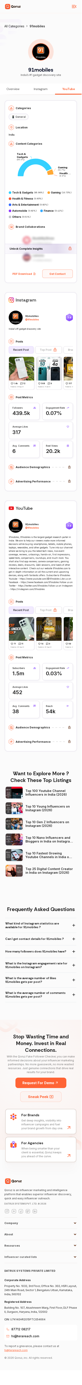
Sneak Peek (38, 1097)
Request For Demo (38, 1083)
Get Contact (57, 273)
